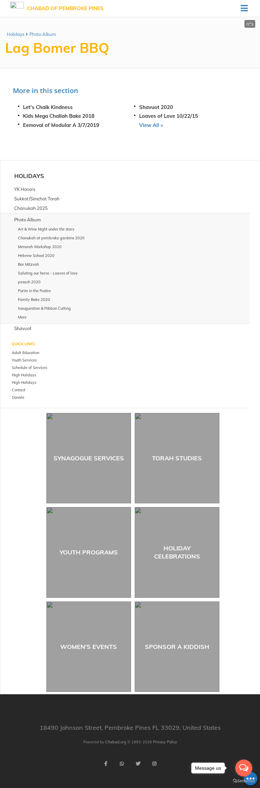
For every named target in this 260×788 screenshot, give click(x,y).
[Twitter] (138, 763)
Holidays (15, 34)
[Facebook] (105, 763)
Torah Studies (177, 458)
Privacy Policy (165, 742)
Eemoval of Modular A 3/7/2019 (61, 125)
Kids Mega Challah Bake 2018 (58, 116)
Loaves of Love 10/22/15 (168, 116)
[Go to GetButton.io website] (244, 781)
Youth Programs (89, 552)
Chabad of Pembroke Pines (65, 8)
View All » (151, 125)
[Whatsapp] (121, 763)
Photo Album (42, 34)
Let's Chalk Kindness (48, 107)
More (22, 317)
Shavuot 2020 (156, 107)
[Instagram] (154, 763)
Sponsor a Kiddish (177, 647)
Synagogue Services (88, 458)
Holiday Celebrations (177, 552)
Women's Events (88, 647)
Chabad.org (115, 742)
